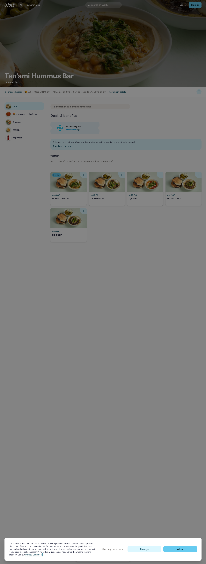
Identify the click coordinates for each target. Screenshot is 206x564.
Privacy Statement (33, 554)
